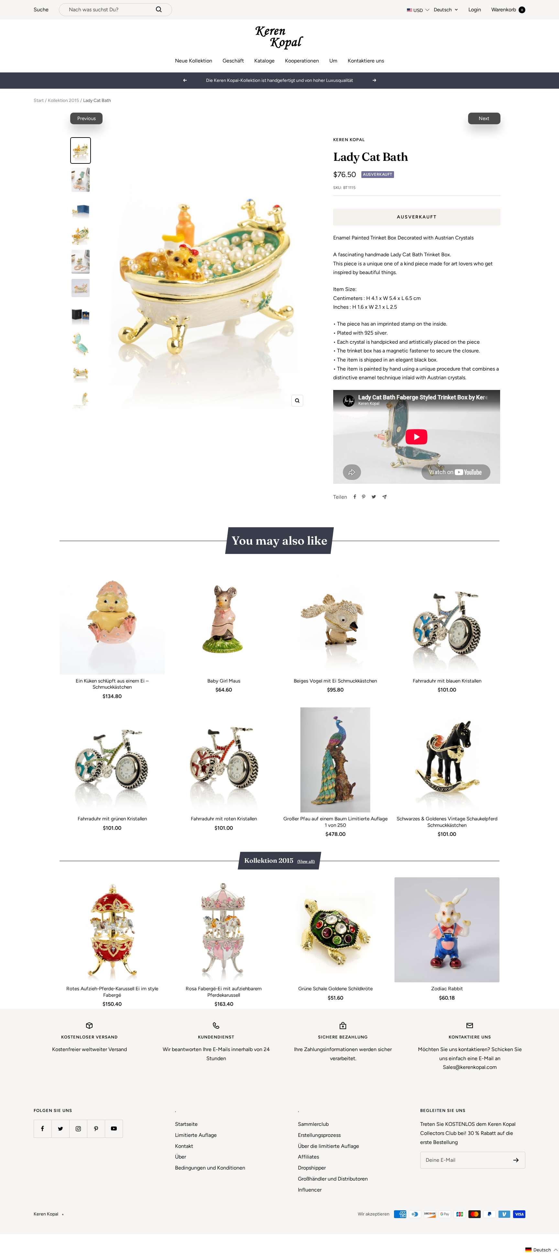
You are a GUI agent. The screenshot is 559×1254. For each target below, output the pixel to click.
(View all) (306, 861)
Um (333, 61)
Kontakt (184, 1146)
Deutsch (443, 10)
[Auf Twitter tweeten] (374, 496)
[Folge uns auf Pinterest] (96, 1128)
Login (474, 9)
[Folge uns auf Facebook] (42, 1128)
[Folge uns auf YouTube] (114, 1128)
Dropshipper (312, 1168)
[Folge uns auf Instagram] (78, 1128)
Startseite (186, 1124)
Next (484, 118)
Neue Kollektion (193, 61)
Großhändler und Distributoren (333, 1179)
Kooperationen (302, 61)
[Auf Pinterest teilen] (363, 496)
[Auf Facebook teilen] (355, 496)
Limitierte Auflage (196, 1135)
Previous (86, 118)
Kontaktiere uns (366, 61)
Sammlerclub (313, 1124)
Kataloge (264, 61)
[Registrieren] (516, 1160)
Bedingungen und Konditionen (210, 1168)
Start (39, 100)
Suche (41, 9)
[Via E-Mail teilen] (384, 497)
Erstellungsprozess (319, 1135)
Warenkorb (507, 9)
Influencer (310, 1190)
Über (180, 1157)
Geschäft (233, 61)
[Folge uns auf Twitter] (60, 1128)
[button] (542, 1250)
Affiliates (308, 1157)
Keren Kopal (349, 139)
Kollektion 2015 (63, 100)
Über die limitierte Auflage (328, 1146)
